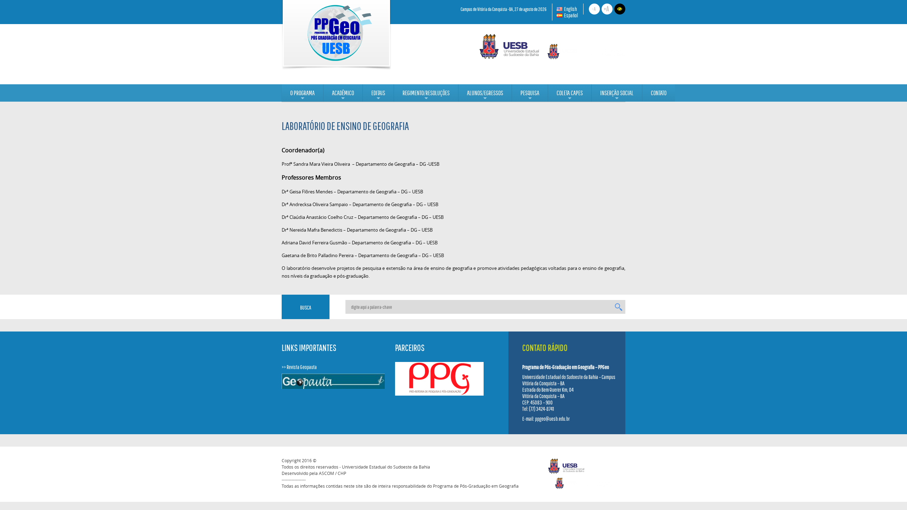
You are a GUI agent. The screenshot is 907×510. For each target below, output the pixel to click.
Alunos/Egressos (485, 95)
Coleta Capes (570, 95)
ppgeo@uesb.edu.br (552, 418)
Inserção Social (616, 95)
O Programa (302, 95)
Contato (658, 93)
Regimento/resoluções (426, 95)
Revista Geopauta (302, 367)
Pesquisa (529, 95)
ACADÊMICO (343, 95)
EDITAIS (378, 95)
